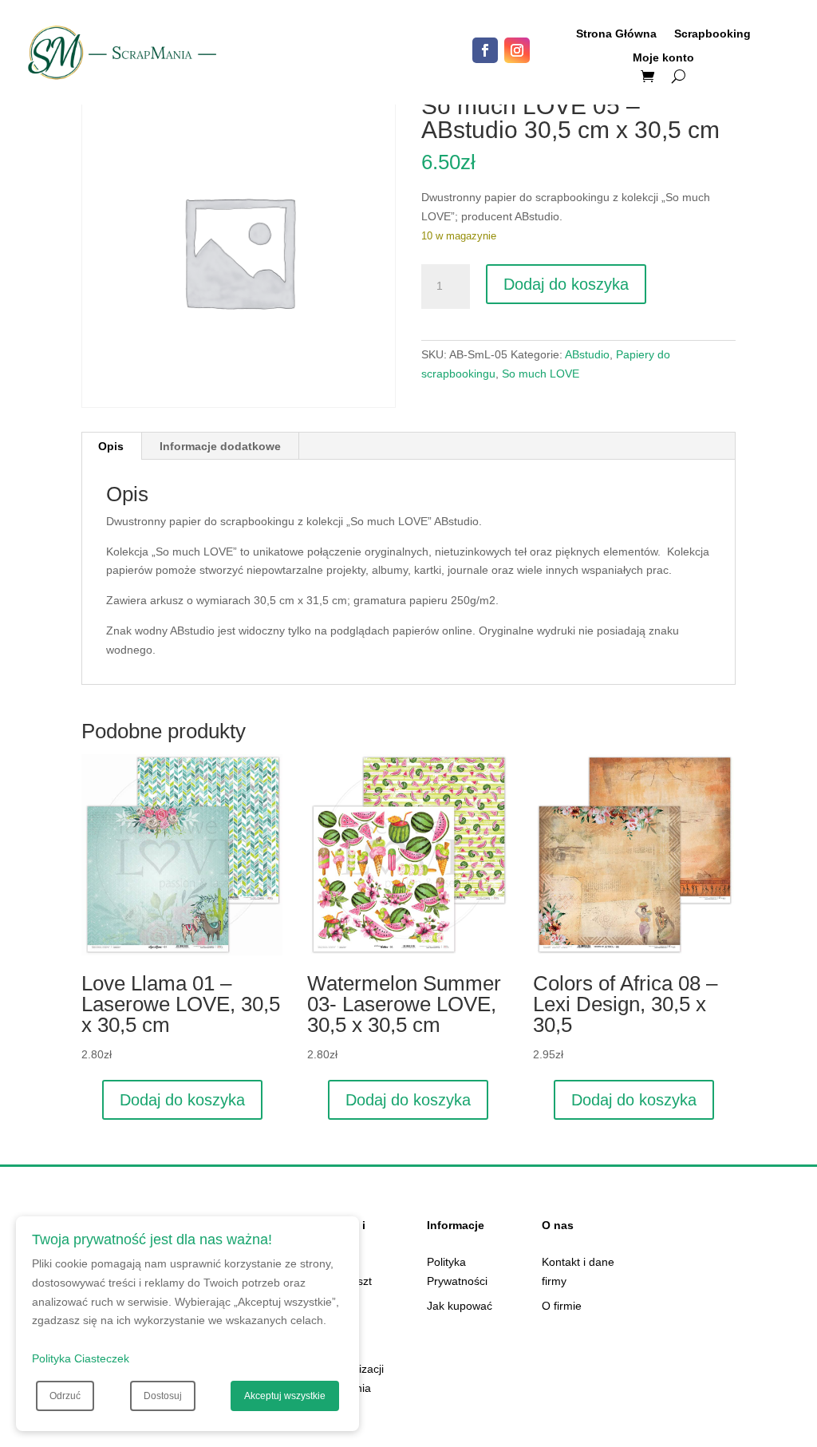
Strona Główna (616, 34)
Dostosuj (163, 1396)
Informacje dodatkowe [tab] (220, 446)
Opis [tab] (111, 446)
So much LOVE (540, 373)
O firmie (562, 1305)
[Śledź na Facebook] (485, 50)
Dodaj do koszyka (566, 284)
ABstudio (587, 354)
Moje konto (663, 58)
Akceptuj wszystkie (285, 1396)
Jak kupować (459, 1305)
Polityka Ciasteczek (80, 1358)
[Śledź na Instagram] (517, 50)
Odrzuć (65, 1396)
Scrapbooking (712, 34)
